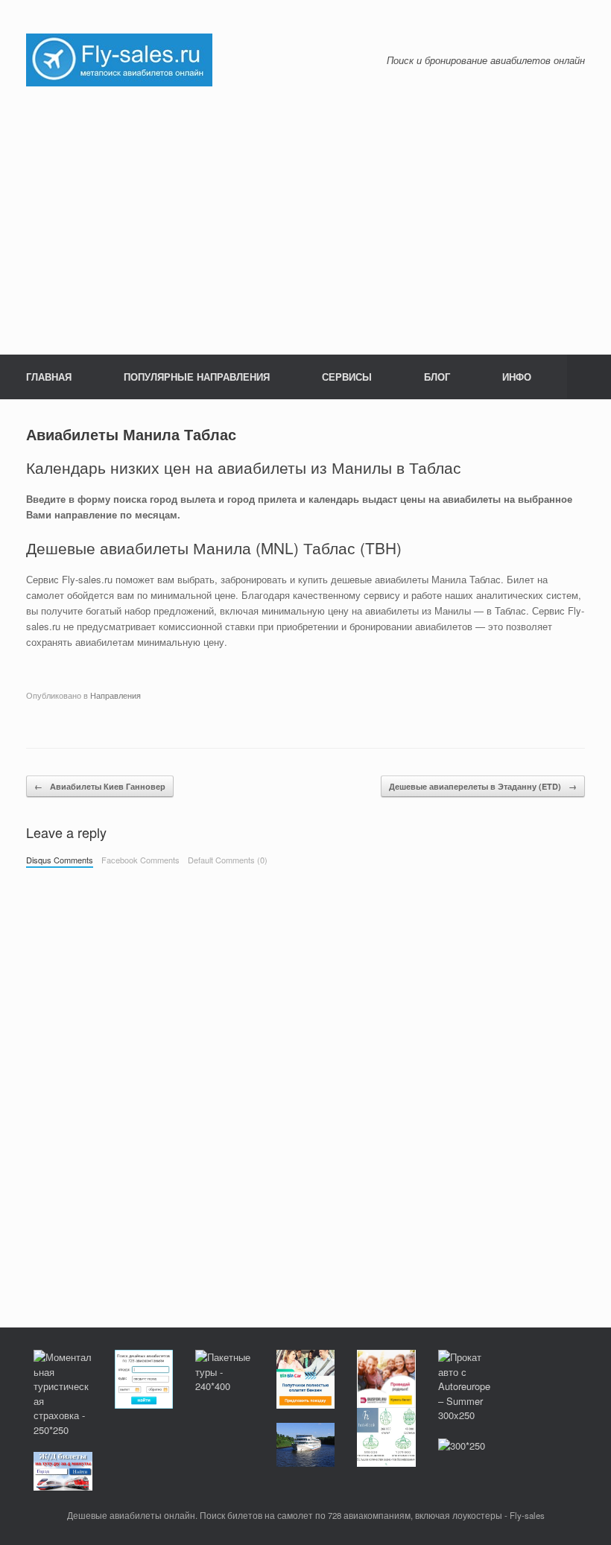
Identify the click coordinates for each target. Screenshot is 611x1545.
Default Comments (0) (227, 860)
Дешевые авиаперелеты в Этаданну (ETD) (483, 786)
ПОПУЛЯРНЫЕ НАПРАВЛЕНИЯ (197, 376)
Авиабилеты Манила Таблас (131, 434)
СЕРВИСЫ (347, 376)
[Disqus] (305, 1083)
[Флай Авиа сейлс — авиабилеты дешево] (119, 58)
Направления (115, 695)
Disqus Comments (59, 860)
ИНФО (516, 376)
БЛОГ (437, 376)
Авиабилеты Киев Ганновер (99, 786)
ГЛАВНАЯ (49, 376)
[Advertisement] (305, 220)
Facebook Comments (140, 860)
